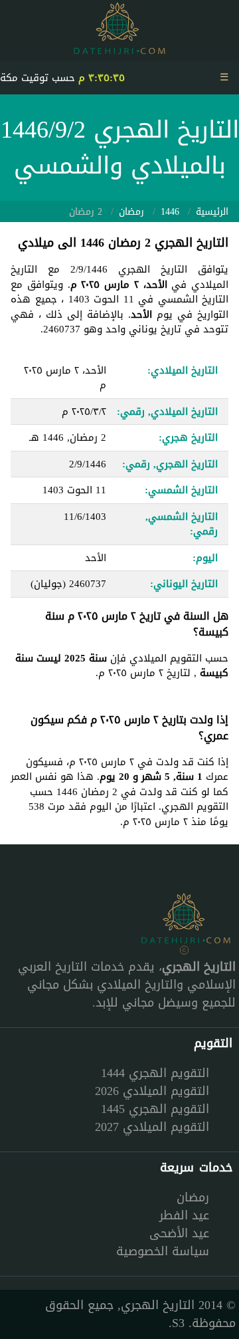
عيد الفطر (184, 1215)
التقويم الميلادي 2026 (152, 1091)
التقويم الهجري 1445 (155, 1109)
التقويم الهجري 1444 (155, 1073)
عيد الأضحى (179, 1233)
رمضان (193, 1197)
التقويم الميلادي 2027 (152, 1127)
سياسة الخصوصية (162, 1251)
